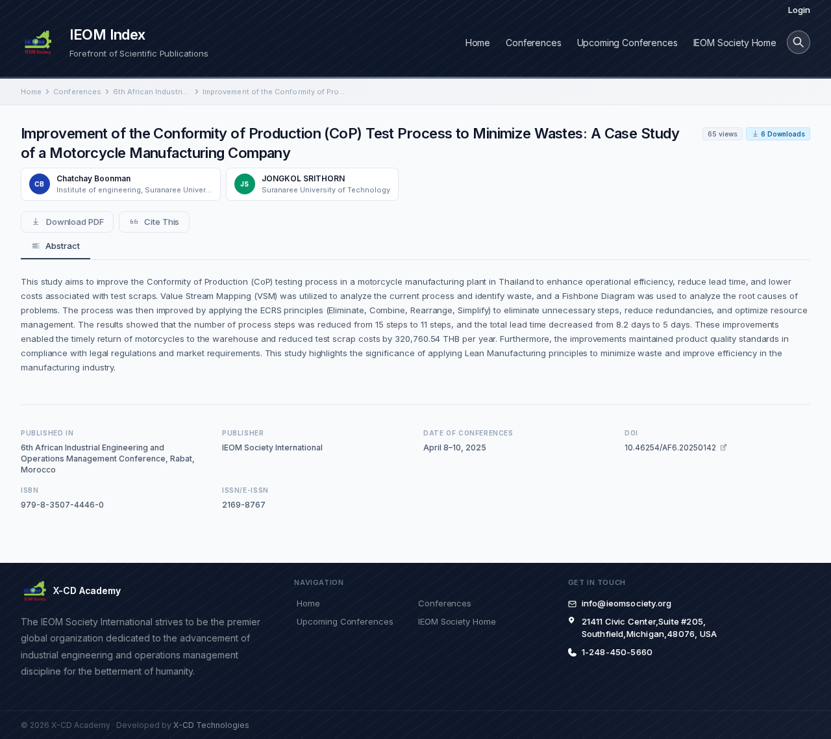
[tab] (55, 246)
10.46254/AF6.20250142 (670, 447)
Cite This (161, 221)
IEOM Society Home (734, 42)
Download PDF (75, 221)
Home (477, 42)
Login (799, 10)
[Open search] (798, 42)
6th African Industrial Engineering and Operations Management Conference (152, 91)
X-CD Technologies (211, 725)
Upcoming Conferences (627, 42)
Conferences (533, 42)
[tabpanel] (415, 324)
